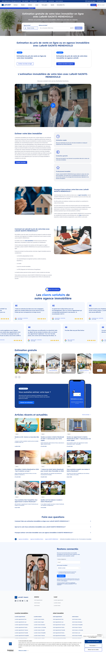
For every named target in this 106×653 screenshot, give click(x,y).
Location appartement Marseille (21, 632)
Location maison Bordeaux (39, 624)
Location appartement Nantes (21, 627)
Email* (59, 562)
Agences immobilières (23, 539)
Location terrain (57, 605)
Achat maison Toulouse (77, 627)
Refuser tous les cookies (93, 649)
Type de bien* (27, 25)
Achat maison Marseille (77, 635)
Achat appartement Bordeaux (59, 635)
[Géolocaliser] (71, 28)
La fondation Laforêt (42, 1)
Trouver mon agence (91, 1)
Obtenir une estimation (26, 402)
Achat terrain (37, 605)
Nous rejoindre (25, 1)
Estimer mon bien (21, 162)
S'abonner (61, 576)
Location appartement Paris (20, 619)
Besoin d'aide (101, 1)
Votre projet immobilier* (62, 565)
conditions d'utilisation (68, 583)
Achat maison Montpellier (77, 624)
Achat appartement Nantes (58, 627)
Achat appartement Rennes (58, 632)
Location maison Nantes (39, 619)
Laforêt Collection (59, 1)
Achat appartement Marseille (59, 630)
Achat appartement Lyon (58, 622)
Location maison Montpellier (40, 632)
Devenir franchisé (33, 1)
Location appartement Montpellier (22, 635)
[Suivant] (19, 377)
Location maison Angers (39, 622)
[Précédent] (16, 377)
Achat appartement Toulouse (59, 624)
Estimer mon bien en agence (65, 63)
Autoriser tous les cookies (93, 641)
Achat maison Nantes (76, 619)
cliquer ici (65, 580)
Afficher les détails (23, 650)
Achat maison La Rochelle (77, 630)
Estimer (78, 28)
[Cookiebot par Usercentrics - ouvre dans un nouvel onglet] (10, 651)
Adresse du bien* (43, 25)
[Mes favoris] (87, 5)
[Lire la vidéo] (53, 105)
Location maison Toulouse (39, 635)
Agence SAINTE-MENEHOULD (51, 539)
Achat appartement (38, 600)
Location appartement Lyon (20, 622)
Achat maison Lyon (76, 632)
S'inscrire (94, 5)
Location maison (57, 602)
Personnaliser (93, 645)
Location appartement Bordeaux (21, 624)
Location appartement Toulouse (21, 630)
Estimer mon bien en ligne (25, 63)
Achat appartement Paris (58, 619)
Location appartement (58, 600)
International (51, 1)
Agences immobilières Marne (36, 539)
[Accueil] (16, 539)
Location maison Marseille (39, 630)
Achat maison (37, 602)
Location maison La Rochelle (40, 627)
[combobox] (56, 28)
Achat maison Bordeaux (77, 622)
